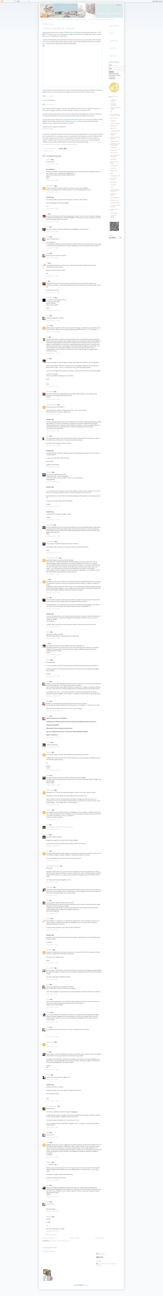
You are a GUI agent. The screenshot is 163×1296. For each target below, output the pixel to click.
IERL (47, 1052)
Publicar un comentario (51, 1234)
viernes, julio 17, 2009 (52, 1022)
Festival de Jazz (70, 32)
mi (47, 281)
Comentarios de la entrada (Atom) (59, 1241)
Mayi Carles (113, 170)
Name (110, 65)
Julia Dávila (113, 159)
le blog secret (114, 165)
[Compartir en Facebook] (64, 148)
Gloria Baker (49, 887)
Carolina (48, 742)
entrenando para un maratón (73, 121)
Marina (48, 632)
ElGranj (48, 660)
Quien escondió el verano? (58, 28)
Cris (47, 337)
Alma (47, 358)
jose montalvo (50, 968)
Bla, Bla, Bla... (114, 118)
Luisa (47, 227)
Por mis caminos (115, 203)
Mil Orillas (113, 185)
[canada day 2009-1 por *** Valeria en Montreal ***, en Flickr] (91, 142)
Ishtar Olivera (114, 152)
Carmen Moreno (115, 123)
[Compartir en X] (63, 148)
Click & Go (113, 128)
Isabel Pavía (113, 150)
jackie (49, 19)
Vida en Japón (114, 213)
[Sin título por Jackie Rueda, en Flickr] (72, 86)
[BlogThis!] (61, 148)
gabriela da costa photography (115, 144)
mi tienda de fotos (80, 19)
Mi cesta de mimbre (113, 178)
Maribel (48, 1012)
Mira (111, 187)
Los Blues (113, 168)
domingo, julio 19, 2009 (52, 1231)
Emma (48, 999)
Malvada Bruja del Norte (53, 866)
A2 (111, 111)
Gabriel (48, 325)
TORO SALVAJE (50, 297)
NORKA (48, 918)
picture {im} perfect (113, 194)
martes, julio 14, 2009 (52, 164)
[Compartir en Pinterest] (66, 148)
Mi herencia (113, 182)
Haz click (48, 159)
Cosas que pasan (115, 131)
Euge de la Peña (114, 141)
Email (110, 68)
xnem (47, 851)
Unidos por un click (114, 209)
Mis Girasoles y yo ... (51, 1106)
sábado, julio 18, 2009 (52, 1157)
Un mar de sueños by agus (115, 205)
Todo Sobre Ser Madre (52, 558)
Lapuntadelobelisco (51, 405)
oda (47, 579)
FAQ (104, 19)
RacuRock (49, 472)
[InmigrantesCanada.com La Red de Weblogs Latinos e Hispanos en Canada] (100, 1254)
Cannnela (113, 120)
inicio (42, 19)
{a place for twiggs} (113, 216)
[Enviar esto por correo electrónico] (59, 148)
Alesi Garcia (49, 950)
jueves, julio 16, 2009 (52, 860)
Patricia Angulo (50, 541)
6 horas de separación (113, 104)
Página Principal (74, 1238)
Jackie (47, 237)
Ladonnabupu (50, 391)
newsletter (111, 19)
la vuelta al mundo (94, 19)
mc (47, 214)
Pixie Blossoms (114, 200)
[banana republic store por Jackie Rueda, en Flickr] (49, 104)
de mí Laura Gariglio (113, 134)
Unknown (48, 752)
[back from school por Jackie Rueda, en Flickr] (48, 96)
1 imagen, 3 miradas (113, 100)
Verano (51, 151)
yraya (47, 1185)
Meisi (111, 173)
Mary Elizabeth (50, 186)
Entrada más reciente (48, 1238)
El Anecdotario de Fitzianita (115, 137)
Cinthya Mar (113, 126)
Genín (47, 775)
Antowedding (49, 525)
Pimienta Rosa (114, 197)
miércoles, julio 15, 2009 (53, 292)
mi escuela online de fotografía (63, 19)
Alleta (47, 597)
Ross (47, 825)
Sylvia (47, 436)
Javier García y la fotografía (114, 155)
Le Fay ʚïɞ (49, 810)
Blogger (86, 1285)
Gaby (47, 900)
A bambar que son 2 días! (115, 108)
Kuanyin (48, 1075)
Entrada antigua (99, 1238)
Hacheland (113, 147)
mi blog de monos (115, 176)
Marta (48, 1142)
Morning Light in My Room (114, 190)
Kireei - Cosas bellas (114, 162)
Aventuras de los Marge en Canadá (115, 114)
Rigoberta (49, 1162)
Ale (47, 263)
